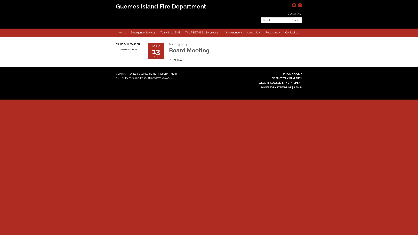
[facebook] (300, 6)
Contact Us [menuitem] (292, 32)
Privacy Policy (292, 73)
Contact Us (294, 13)
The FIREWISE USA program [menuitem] (202, 32)
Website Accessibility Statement (280, 83)
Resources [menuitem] (271, 32)
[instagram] (294, 6)
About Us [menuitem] (252, 32)
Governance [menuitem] (232, 32)
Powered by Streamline (276, 87)
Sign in (297, 87)
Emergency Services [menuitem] (143, 32)
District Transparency (287, 78)
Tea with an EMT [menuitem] (170, 32)
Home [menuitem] (122, 32)
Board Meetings (128, 49)
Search (296, 20)
